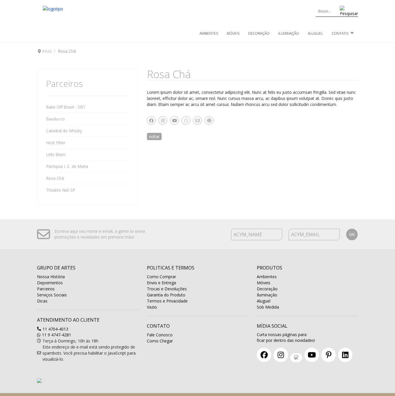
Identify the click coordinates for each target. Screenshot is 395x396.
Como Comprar (161, 276)
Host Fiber (55, 142)
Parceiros (46, 289)
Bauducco (55, 119)
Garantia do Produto (166, 295)
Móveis (233, 33)
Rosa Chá (55, 178)
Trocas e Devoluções (167, 289)
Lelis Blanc (56, 154)
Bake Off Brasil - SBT (66, 107)
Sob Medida (268, 307)
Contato (340, 33)
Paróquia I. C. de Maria (67, 166)
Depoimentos (50, 282)
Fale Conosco (160, 335)
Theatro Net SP (60, 190)
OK (352, 234)
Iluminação (288, 33)
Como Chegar (160, 341)
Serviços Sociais (52, 295)
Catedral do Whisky (64, 130)
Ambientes (209, 33)
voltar (154, 136)
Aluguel (315, 33)
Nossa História (51, 276)
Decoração (259, 33)
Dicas (42, 301)
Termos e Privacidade (167, 301)
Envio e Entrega (161, 282)
